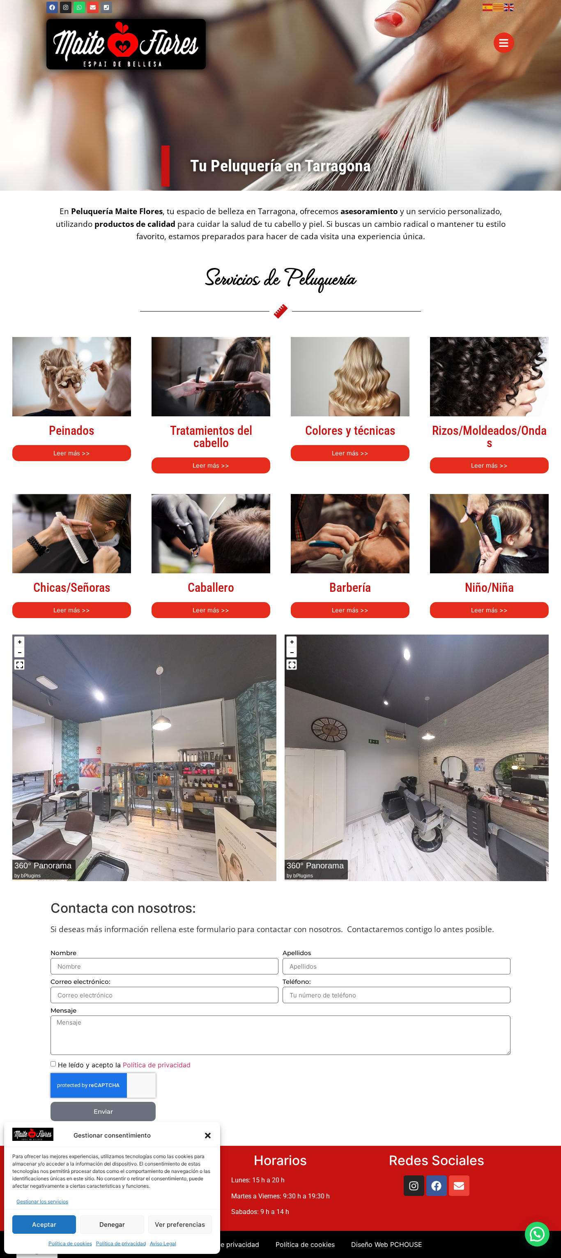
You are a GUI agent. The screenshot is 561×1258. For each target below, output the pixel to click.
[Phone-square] (106, 7)
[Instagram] (65, 7)
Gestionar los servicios (42, 1201)
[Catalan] (498, 6)
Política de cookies (70, 1243)
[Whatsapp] (79, 7)
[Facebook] (52, 7)
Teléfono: (296, 982)
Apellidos (297, 953)
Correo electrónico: (80, 982)
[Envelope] (93, 7)
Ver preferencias (180, 1224)
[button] (208, 1135)
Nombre (63, 953)
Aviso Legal (163, 1243)
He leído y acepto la (124, 1065)
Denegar (112, 1224)
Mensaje (63, 1010)
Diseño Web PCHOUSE (386, 1244)
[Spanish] (488, 6)
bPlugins (31, 876)
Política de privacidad (121, 1243)
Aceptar (44, 1224)
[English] (509, 6)
